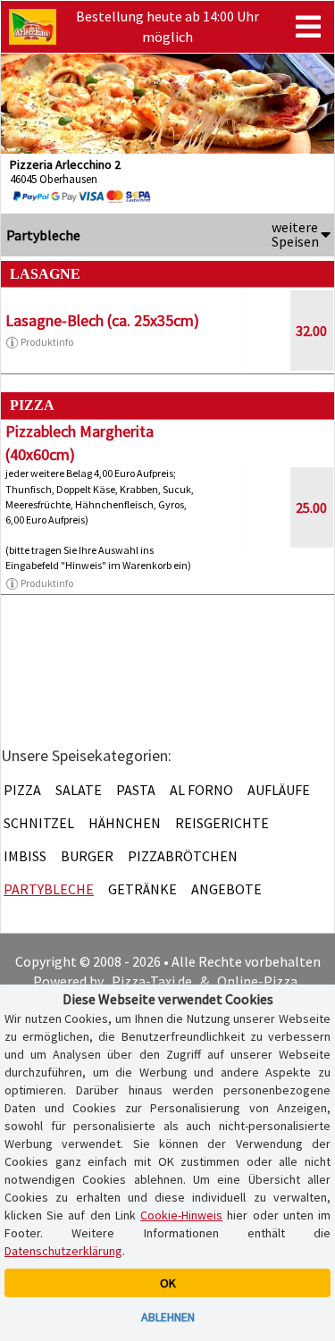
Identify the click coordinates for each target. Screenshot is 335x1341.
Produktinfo (47, 341)
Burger (87, 856)
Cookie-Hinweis (181, 1215)
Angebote (226, 889)
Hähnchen (124, 823)
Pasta (135, 790)
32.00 (311, 330)
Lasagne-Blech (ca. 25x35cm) (102, 320)
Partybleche (49, 889)
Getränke (142, 889)
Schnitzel (39, 823)
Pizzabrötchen (183, 856)
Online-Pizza (257, 981)
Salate (78, 790)
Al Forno (201, 790)
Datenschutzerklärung (63, 1251)
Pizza (22, 790)
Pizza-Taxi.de (152, 981)
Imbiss (25, 856)
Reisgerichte (222, 823)
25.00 (311, 507)
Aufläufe (278, 790)
